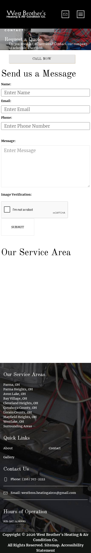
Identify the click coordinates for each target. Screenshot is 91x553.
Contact (55, 448)
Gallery (8, 457)
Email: (6, 101)
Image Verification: (16, 194)
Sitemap (51, 545)
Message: (8, 141)
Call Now (42, 58)
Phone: (6, 118)
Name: (6, 84)
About (8, 448)
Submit (17, 227)
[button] (80, 14)
